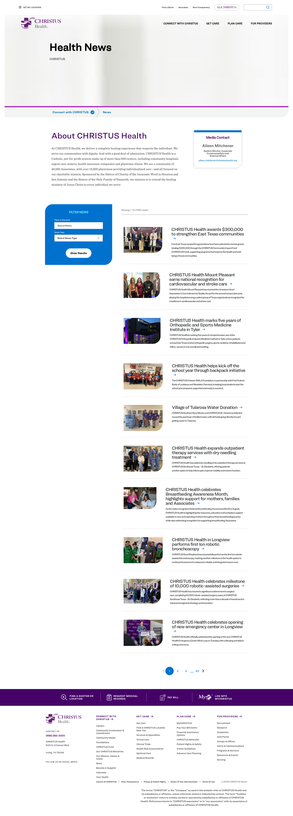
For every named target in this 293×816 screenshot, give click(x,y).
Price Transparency (201, 7)
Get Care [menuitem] (212, 23)
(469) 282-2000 (55, 735)
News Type (59, 232)
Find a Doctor (168, 7)
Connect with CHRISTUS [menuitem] (180, 23)
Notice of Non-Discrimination (184, 781)
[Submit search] (268, 7)
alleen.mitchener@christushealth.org (218, 160)
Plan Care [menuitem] (235, 23)
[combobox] (78, 238)
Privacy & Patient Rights (155, 781)
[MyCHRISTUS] (226, 7)
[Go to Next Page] (202, 671)
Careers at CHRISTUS (106, 781)
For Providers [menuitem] (261, 23)
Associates (183, 7)
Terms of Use (208, 781)
